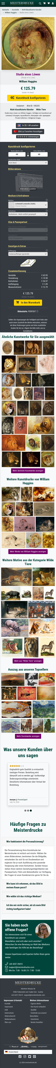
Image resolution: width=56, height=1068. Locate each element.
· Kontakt (7, 1004)
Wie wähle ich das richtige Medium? (24, 896)
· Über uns (7, 1022)
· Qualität (33, 1010)
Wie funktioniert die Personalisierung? (25, 841)
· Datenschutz (9, 1013)
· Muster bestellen (36, 1022)
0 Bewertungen (33, 137)
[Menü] (3, 3)
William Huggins (11, 13)
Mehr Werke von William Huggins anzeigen (28, 551)
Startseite (5, 10)
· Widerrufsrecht (9, 1016)
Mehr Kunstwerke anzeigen (28, 736)
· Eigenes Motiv (35, 1004)
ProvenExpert (22, 800)
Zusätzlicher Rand (14, 160)
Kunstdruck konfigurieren (30, 98)
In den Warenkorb (29, 302)
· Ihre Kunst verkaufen (38, 1007)
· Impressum (8, 1007)
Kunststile (15, 10)
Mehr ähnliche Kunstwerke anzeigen (28, 470)
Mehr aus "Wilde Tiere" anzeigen (28, 661)
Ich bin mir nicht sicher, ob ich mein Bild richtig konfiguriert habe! (25, 907)
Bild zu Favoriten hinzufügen (29, 131)
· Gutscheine (34, 1019)
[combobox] (28, 163)
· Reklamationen (9, 1019)
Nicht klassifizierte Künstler (31, 10)
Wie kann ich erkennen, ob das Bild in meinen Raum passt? (24, 885)
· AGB (6, 1010)
